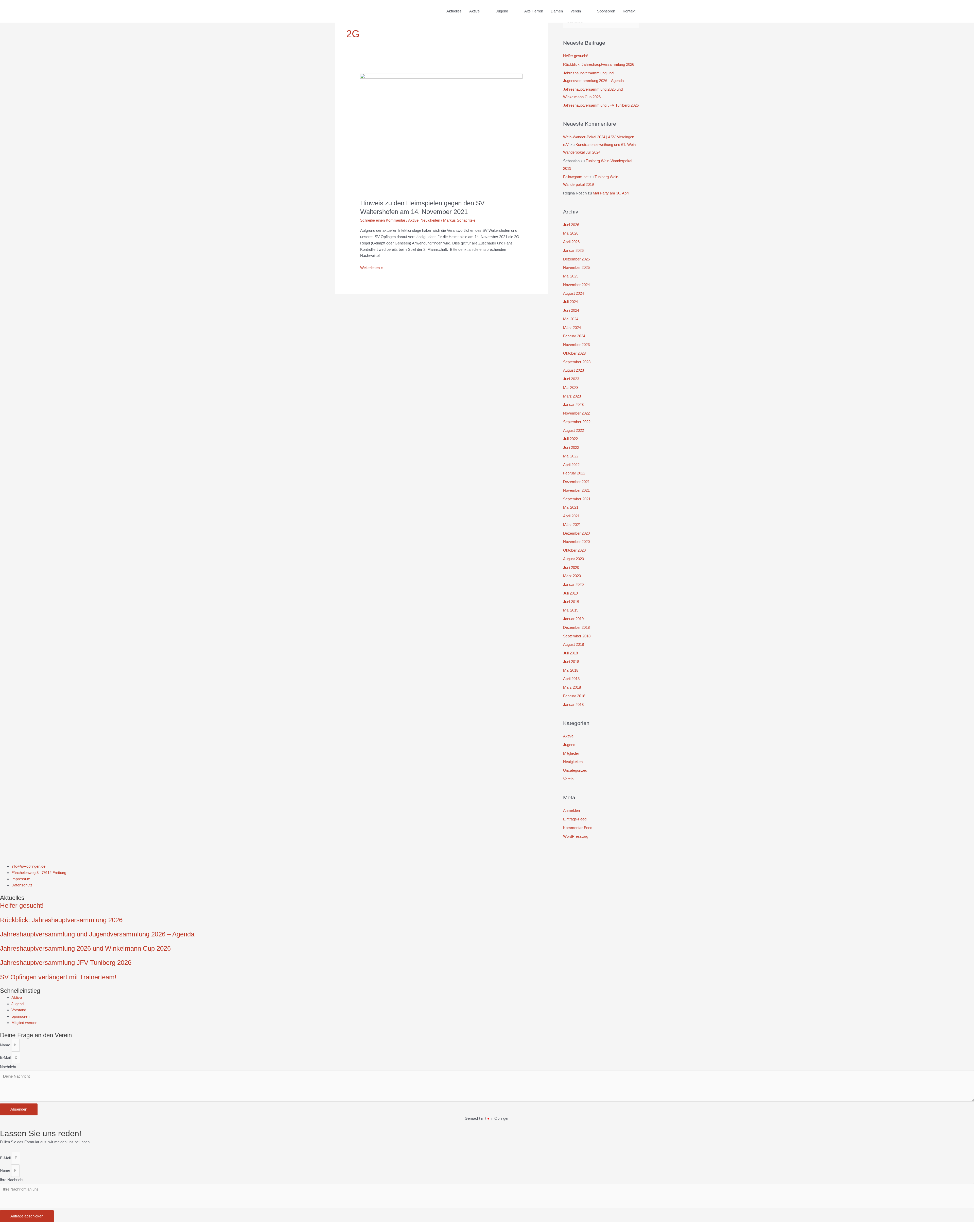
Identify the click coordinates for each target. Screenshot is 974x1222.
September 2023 (576, 362)
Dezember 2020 (576, 533)
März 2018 (572, 687)
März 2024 (572, 327)
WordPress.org (575, 836)
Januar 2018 (573, 704)
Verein (568, 779)
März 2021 (572, 524)
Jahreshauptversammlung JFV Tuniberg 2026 (601, 105)
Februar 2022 (574, 473)
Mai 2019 (570, 610)
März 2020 (572, 576)
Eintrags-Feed (574, 819)
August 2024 (573, 293)
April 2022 (571, 465)
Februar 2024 (574, 336)
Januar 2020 (573, 584)
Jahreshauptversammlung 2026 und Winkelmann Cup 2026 (85, 948)
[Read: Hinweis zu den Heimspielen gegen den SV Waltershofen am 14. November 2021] (441, 133)
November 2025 (576, 267)
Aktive (413, 220)
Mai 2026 (570, 233)
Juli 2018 (570, 653)
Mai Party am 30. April (611, 193)
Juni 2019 (571, 602)
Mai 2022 (570, 456)
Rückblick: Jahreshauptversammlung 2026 (598, 64)
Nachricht (8, 1067)
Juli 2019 (570, 593)
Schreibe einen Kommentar (382, 220)
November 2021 (576, 490)
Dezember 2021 (576, 482)
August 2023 (573, 370)
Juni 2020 (571, 567)
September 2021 (576, 499)
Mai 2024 (570, 319)
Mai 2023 (570, 387)
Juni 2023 (571, 379)
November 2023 (576, 344)
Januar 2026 (573, 250)
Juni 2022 (571, 447)
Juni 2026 (571, 225)
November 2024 (576, 285)
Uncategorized (575, 770)
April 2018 (571, 678)
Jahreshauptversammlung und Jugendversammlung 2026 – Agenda (97, 934)
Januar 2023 (573, 404)
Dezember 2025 (576, 259)
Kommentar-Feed (577, 827)
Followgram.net (575, 177)
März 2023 (572, 396)
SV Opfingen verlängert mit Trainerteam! (58, 977)
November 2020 (576, 541)
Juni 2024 (571, 310)
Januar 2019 (573, 619)
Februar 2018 (574, 696)
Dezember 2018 (576, 627)
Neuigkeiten (430, 220)
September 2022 (576, 422)
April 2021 (571, 516)
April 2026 (571, 242)
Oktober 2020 (574, 550)
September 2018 (576, 636)
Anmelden (571, 810)
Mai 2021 (570, 507)
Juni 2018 (571, 661)
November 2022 (576, 413)
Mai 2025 (570, 276)
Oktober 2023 (574, 353)
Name (5, 1045)
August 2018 (573, 644)
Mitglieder (571, 753)
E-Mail (6, 1057)
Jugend (569, 744)
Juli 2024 (570, 302)
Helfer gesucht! (575, 56)
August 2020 (573, 559)
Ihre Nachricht (11, 1180)
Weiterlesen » (371, 267)
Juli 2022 (570, 439)
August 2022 (573, 430)
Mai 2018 (570, 670)
